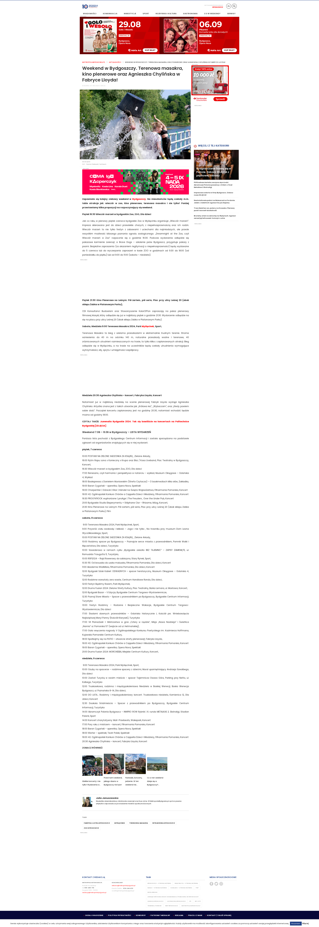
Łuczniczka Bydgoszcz (176, 901)
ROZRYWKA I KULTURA (166, 13)
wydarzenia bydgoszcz (163, 823)
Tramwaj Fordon (154, 906)
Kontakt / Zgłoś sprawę (219, 915)
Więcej (305, 923)
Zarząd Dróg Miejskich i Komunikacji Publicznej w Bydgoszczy (173, 897)
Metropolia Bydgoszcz (191, 906)
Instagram (221, 884)
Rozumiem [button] (295, 923)
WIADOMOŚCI (89, 13)
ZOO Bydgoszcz (91, 828)
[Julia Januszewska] (87, 801)
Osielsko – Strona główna (181, 888)
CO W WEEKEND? (212, 13)
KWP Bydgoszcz (171, 906)
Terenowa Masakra (138, 823)
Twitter (216, 884)
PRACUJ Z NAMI (195, 915)
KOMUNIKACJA (110, 13)
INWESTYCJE (130, 13)
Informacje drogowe (228, 6)
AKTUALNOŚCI (115, 62)
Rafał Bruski (152, 892)
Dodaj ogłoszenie (94, 915)
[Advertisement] (134, 278)
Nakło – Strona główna (157, 888)
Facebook (211, 884)
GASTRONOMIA (190, 13)
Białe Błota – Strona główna (186, 883)
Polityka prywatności (119, 915)
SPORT (146, 13)
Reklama (179, 915)
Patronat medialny (160, 915)
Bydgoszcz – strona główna (159, 883)
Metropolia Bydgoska (90, 6)
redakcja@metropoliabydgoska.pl (94, 892)
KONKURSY (141, 915)
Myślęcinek (148, 326)
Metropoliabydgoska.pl (93, 62)
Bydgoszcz (217, 7)
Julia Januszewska (107, 798)
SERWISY (231, 13)
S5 (190, 901)
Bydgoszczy (139, 199)
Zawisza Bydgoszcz (155, 901)
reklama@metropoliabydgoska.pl (123, 886)
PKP (197, 888)
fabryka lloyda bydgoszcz (97, 823)
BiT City (198, 901)
